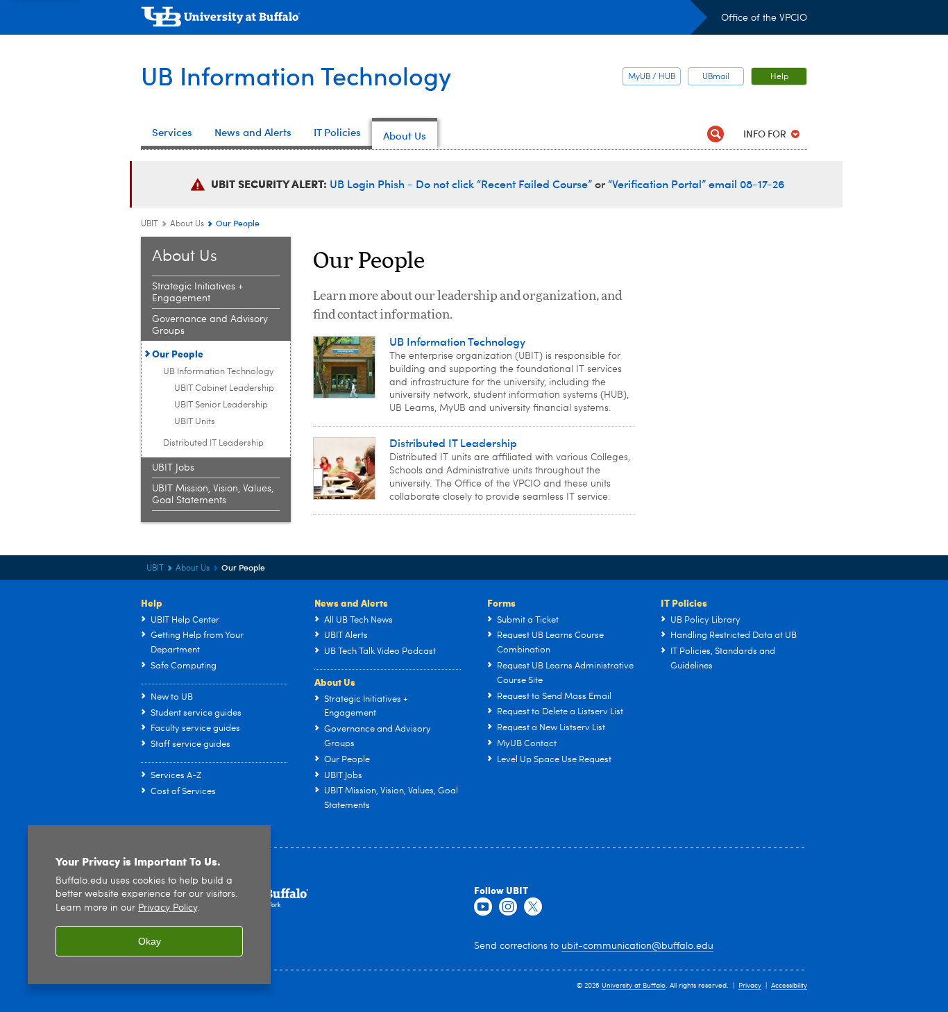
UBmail (715, 77)
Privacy (749, 985)
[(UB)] (424, 19)
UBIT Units (194, 421)
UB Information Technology (296, 75)
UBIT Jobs (173, 468)
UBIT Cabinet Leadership (224, 388)
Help (779, 77)
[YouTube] (483, 907)
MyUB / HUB (651, 77)
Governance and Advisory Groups (210, 325)
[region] (149, 904)
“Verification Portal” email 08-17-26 (696, 183)
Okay (149, 941)
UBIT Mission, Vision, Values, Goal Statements (212, 494)
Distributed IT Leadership (213, 443)
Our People (177, 353)
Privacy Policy (167, 908)
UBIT (149, 224)
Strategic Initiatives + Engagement (197, 292)
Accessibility (789, 985)
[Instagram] (508, 907)
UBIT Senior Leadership (221, 405)
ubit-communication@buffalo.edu (637, 946)
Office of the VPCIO (764, 18)
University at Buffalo (634, 985)
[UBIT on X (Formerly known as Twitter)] (533, 907)
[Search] (715, 133)
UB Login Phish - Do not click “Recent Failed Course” (462, 183)
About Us (187, 224)
